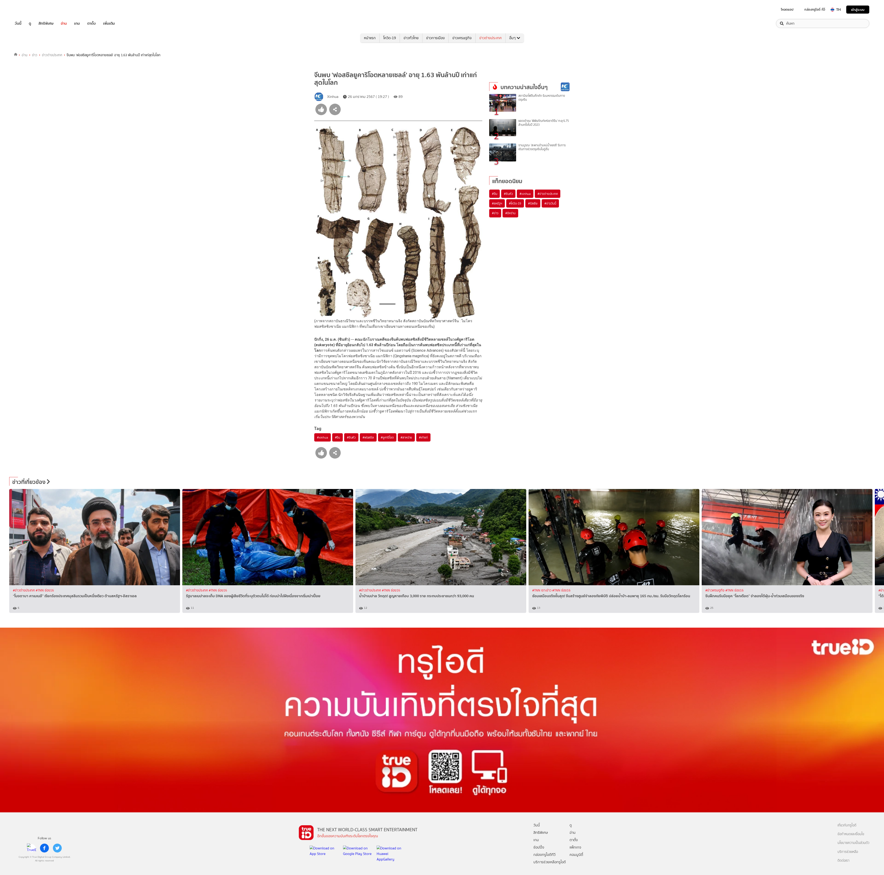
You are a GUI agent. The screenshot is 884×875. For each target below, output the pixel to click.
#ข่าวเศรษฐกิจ (715, 590)
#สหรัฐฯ (497, 203)
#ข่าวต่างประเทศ (548, 193)
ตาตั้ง (91, 23)
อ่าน (64, 23)
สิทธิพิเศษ (45, 23)
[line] (31, 848)
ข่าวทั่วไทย (411, 38)
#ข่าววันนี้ (550, 203)
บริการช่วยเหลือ (847, 851)
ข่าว (34, 55)
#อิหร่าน (510, 213)
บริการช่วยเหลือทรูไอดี (549, 862)
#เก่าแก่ (423, 437)
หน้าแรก (370, 38)
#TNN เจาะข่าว (542, 590)
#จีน (337, 437)
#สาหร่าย (406, 437)
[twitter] (57, 848)
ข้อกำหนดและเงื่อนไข (850, 834)
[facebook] (44, 848)
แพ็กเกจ (575, 847)
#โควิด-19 (515, 203)
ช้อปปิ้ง (538, 847)
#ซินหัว (351, 437)
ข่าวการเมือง (435, 38)
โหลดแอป (787, 9)
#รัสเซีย (533, 203)
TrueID (28, 10)
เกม (77, 23)
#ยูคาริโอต (387, 437)
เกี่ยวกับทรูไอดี (846, 825)
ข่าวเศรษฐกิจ (462, 38)
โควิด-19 (389, 38)
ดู (30, 23)
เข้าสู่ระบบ (857, 9)
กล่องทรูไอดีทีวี (544, 854)
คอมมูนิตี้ (576, 854)
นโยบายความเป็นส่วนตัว (853, 842)
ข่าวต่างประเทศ (490, 38)
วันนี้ (18, 23)
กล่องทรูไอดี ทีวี (814, 9)
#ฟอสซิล (368, 437)
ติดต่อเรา (843, 860)
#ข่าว (495, 213)
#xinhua (322, 437)
